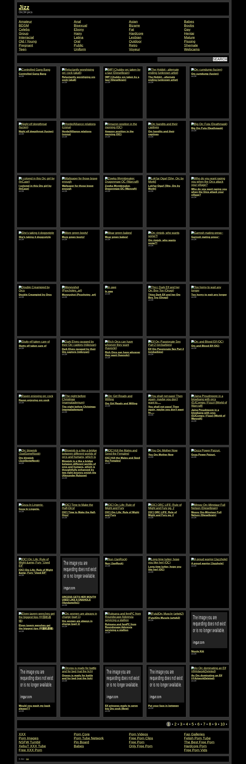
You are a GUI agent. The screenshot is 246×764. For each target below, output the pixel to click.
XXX (22, 734)
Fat (131, 29)
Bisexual (80, 25)
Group (23, 33)
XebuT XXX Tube (32, 746)
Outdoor (135, 41)
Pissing (189, 41)
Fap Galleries (194, 734)
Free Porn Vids (195, 750)
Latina (78, 37)
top (27, 759)
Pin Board (81, 742)
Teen (22, 49)
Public (78, 45)
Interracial (26, 37)
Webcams (192, 49)
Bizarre (134, 25)
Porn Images (29, 738)
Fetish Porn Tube (197, 738)
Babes (189, 21)
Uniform (80, 49)
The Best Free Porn (199, 742)
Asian (133, 21)
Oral (77, 41)
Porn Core (82, 734)
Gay (187, 29)
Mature (189, 37)
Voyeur (134, 49)
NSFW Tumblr (30, 742)
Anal (77, 21)
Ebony (79, 29)
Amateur (25, 21)
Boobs (189, 25)
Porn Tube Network (89, 738)
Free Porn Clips (141, 738)
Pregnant (26, 45)
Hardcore (136, 33)
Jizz (24, 7)
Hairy (78, 33)
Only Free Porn (141, 746)
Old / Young (28, 41)
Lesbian (135, 37)
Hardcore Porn (195, 746)
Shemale (191, 45)
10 (222, 724)
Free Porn (136, 742)
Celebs (24, 29)
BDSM (24, 25)
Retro (133, 45)
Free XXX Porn (30, 750)
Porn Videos (138, 734)
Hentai (189, 33)
